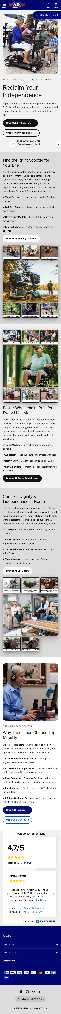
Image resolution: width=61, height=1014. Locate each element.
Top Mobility (25, 1008)
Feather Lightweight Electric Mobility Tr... (34, 910)
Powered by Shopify (39, 1008)
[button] (4, 5)
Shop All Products (15, 810)
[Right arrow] (53, 894)
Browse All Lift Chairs (17, 570)
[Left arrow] (7, 894)
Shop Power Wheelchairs (19, 132)
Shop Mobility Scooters (18, 123)
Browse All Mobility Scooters (21, 238)
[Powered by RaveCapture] (45, 922)
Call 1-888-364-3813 (17, 819)
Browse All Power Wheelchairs (22, 478)
